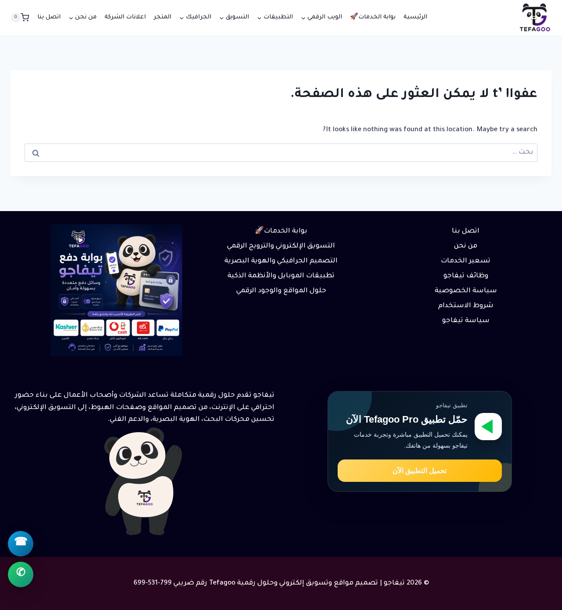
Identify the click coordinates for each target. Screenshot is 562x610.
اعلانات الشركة (125, 17)
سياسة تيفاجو (466, 321)
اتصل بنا (49, 17)
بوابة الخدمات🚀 (373, 17)
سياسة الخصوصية (466, 291)
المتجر (162, 17)
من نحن (465, 246)
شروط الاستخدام (466, 306)
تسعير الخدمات (465, 261)
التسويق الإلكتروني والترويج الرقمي (281, 246)
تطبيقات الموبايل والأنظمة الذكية (281, 276)
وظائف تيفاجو (465, 276)
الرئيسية (415, 17)
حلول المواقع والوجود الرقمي (281, 291)
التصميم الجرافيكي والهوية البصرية (281, 261)
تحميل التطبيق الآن (420, 470)
